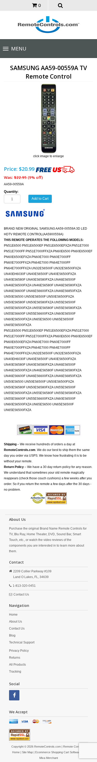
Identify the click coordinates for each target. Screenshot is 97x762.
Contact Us (21, 594)
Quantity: (11, 192)
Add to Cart (40, 198)
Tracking (15, 671)
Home (13, 614)
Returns (14, 657)
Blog (12, 635)
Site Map (27, 752)
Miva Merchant (48, 757)
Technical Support (21, 642)
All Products (17, 664)
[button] (60, 5)
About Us (15, 621)
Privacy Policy (19, 650)
